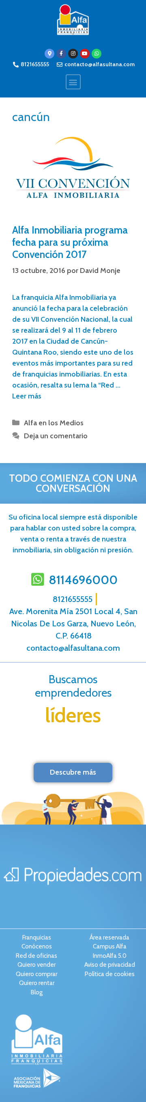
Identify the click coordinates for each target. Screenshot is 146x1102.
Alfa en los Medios (54, 422)
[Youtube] (85, 53)
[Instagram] (73, 53)
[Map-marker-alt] (49, 53)
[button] (73, 81)
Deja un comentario (56, 435)
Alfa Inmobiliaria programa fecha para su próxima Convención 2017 (70, 242)
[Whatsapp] (96, 53)
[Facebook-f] (61, 53)
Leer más (26, 396)
